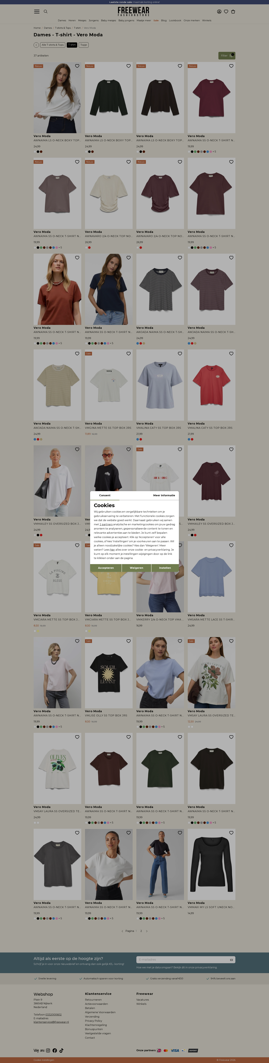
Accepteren (106, 567)
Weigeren (136, 567)
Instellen (165, 567)
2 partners (106, 524)
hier (112, 549)
